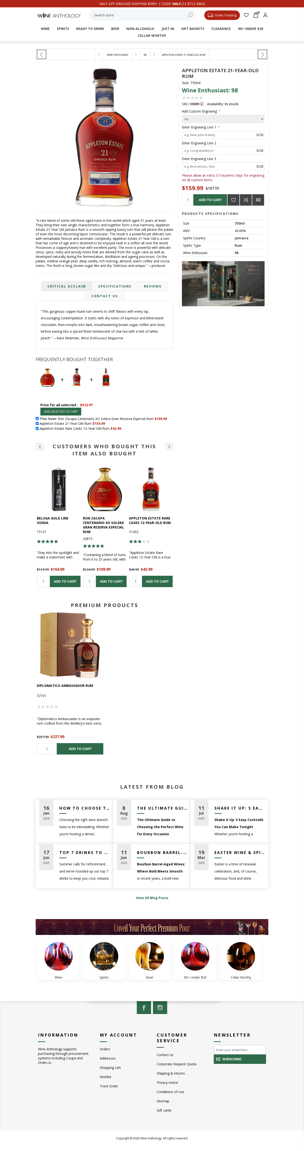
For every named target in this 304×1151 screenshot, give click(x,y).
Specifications (115, 286)
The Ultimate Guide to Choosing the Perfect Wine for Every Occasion (162, 808)
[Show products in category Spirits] (104, 956)
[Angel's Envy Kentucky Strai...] (41, 54)
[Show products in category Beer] (149, 956)
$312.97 (86, 405)
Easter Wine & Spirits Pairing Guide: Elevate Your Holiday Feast (239, 852)
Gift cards (164, 1110)
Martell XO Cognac (147, 518)
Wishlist (105, 1077)
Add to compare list (246, 200)
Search (190, 15)
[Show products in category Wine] (58, 956)
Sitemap (163, 1101)
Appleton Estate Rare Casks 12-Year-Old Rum (104, 520)
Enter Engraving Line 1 (199, 127)
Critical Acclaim (67, 286)
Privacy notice (167, 1082)
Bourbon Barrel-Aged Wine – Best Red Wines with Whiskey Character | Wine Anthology (162, 852)
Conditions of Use (170, 1092)
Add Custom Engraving (200, 111)
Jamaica (241, 238)
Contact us (165, 1054)
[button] (40, 447)
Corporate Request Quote (177, 1064)
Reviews (153, 286)
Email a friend (258, 200)
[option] (59, 527)
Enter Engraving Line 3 (199, 158)
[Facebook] (144, 1007)
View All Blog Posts (152, 898)
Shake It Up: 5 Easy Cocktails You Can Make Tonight (239, 808)
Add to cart (210, 200)
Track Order (109, 1086)
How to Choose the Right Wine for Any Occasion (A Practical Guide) (84, 808)
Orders (105, 1049)
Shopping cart (110, 1067)
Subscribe (232, 1059)
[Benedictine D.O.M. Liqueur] (262, 54)
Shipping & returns (171, 1073)
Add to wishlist (233, 200)
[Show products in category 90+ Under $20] (195, 956)
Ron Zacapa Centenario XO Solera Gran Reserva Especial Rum (57, 525)
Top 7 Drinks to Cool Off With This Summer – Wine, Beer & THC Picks (84, 852)
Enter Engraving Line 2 (199, 143)
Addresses (108, 1058)
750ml (240, 223)
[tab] (66, 286)
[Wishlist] (246, 15)
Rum (238, 245)
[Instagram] (160, 1007)
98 (236, 252)
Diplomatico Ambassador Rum (65, 685)
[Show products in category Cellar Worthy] (241, 956)
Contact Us (104, 296)
